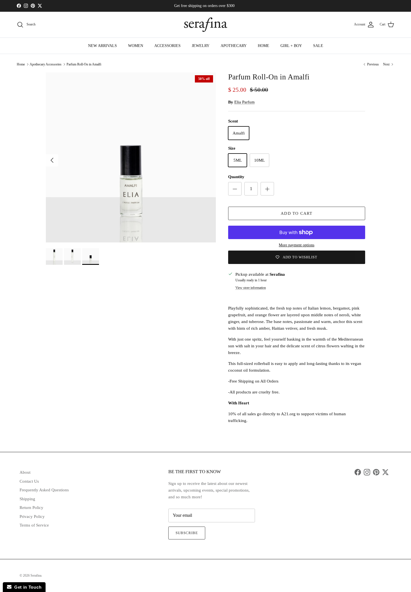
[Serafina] (205, 24)
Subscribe (187, 533)
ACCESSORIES (167, 46)
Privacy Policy (32, 516)
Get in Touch (26, 587)
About (25, 472)
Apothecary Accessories (46, 64)
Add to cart (296, 213)
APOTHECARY (234, 46)
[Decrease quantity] (235, 188)
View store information (250, 288)
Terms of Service (34, 525)
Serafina (35, 575)
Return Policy (31, 507)
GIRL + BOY (291, 46)
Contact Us (29, 481)
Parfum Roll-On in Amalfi (84, 64)
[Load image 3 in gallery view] (131, 157)
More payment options (296, 245)
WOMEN (135, 46)
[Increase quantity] (267, 188)
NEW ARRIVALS (102, 46)
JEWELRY (200, 46)
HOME (263, 46)
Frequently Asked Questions (44, 490)
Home (21, 64)
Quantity (236, 176)
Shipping (27, 499)
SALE (318, 46)
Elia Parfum (244, 102)
